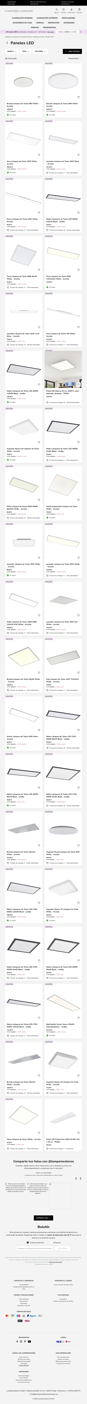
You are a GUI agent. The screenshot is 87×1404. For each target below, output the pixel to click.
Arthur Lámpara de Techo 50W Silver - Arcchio (23, 737)
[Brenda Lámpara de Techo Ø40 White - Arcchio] (63, 90)
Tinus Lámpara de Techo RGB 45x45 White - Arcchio (22, 277)
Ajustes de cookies (63, 1359)
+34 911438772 (23, 1284)
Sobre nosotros (23, 1357)
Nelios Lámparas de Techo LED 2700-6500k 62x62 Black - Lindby (61, 795)
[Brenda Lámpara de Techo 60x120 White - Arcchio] (23, 839)
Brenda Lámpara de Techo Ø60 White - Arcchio (23, 104)
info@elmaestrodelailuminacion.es (23, 1287)
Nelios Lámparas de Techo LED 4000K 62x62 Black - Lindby (62, 449)
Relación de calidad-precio (24, 1380)
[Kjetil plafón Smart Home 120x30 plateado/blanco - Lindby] (63, 1011)
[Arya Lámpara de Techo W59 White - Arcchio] (23, 148)
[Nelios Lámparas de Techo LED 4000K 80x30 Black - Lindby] (23, 781)
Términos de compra (24, 1359)
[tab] (12, 51)
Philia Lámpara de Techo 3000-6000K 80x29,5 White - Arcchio (22, 507)
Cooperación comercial (63, 1363)
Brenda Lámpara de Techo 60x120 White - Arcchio (21, 853)
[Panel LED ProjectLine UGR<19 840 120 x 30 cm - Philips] (63, 1125)
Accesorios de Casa (24, 1382)
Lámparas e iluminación (12, 37)
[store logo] (19, 10)
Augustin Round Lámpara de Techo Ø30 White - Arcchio (62, 853)
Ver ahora (50, 32)
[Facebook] (17, 1341)
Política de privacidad (55, 1262)
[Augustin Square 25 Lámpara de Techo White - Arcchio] (63, 1069)
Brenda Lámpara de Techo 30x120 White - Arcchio (21, 1083)
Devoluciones (24, 1301)
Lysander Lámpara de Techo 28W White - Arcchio (23, 565)
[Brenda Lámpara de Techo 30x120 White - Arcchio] (23, 1069)
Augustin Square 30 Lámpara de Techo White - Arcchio (62, 910)
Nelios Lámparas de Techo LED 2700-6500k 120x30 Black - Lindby (22, 1025)
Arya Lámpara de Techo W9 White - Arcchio (61, 334)
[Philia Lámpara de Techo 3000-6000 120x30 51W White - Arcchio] (23, 609)
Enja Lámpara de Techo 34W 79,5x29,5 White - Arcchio (62, 680)
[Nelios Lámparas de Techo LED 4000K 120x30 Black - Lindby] (63, 206)
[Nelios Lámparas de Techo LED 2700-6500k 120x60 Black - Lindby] (23, 896)
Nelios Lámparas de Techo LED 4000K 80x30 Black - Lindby (22, 795)
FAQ (23, 1289)
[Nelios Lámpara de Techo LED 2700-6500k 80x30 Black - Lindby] (63, 723)
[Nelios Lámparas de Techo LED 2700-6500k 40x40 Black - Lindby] (23, 954)
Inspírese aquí (42, 1218)
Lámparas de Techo (39, 37)
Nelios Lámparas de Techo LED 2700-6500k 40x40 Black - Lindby (22, 968)
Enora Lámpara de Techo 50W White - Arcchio (23, 220)
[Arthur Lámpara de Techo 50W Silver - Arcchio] (23, 723)
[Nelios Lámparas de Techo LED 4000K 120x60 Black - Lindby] (23, 378)
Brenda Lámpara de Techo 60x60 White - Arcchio (23, 680)
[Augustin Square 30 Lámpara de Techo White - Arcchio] (63, 896)
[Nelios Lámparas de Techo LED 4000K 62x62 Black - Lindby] (63, 436)
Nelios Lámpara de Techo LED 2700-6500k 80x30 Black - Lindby (61, 737)
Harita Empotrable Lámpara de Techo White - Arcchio (61, 507)
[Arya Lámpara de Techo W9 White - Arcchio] (63, 320)
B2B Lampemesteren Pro (63, 1361)
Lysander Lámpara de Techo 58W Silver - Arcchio (62, 162)
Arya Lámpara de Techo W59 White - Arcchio (22, 162)
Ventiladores (68, 18)
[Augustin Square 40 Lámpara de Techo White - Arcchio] (23, 436)
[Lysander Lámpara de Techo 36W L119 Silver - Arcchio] (23, 320)
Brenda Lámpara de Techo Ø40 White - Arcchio (62, 104)
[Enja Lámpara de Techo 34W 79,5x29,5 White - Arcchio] (63, 666)
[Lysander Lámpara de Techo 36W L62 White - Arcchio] (63, 609)
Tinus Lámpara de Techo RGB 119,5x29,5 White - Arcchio (58, 277)
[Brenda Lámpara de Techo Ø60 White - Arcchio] (23, 90)
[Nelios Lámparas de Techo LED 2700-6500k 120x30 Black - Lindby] (23, 1011)
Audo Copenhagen (23, 1375)
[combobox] (57, 10)
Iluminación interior (26, 37)
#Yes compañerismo (63, 1357)
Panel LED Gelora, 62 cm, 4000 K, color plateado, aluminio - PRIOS (62, 392)
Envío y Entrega (23, 1299)
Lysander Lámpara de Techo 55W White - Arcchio (63, 565)
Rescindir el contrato (24, 1305)
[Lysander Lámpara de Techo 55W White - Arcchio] (63, 551)
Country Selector (24, 1365)
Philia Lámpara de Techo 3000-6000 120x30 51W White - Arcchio (22, 623)
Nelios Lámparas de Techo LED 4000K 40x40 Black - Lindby (62, 968)
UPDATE (67, 32)
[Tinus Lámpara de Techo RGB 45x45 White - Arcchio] (23, 263)
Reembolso (23, 1303)
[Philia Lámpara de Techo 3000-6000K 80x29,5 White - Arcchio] (23, 493)
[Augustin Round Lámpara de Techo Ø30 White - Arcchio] (63, 839)
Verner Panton (23, 1378)
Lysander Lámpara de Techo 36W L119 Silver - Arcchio (23, 334)
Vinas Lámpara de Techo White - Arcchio (24, 1139)
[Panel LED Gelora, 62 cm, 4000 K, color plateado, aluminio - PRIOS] (63, 378)
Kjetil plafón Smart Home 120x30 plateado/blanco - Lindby (60, 1025)
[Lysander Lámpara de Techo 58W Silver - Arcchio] (63, 148)
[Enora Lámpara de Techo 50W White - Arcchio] (23, 206)
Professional (49, 27)
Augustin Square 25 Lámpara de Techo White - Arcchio (62, 1083)
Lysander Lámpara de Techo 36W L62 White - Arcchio (62, 623)
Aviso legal (23, 1363)
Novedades (69, 23)
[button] (39, 97)
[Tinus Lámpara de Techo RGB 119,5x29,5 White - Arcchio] (63, 263)
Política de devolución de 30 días (63, 1301)
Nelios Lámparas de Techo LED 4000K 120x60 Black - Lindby (22, 392)
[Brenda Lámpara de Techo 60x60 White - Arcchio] (23, 666)
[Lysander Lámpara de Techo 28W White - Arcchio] (23, 551)
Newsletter (63, 1299)
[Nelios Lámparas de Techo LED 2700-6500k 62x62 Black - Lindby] (63, 781)
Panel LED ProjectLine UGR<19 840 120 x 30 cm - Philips (62, 1140)
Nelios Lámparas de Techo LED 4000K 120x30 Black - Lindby (62, 220)
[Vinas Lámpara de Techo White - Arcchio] (23, 1125)
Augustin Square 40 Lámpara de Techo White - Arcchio (23, 449)
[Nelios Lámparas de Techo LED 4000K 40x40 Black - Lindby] (63, 954)
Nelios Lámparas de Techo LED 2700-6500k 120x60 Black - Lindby (22, 910)
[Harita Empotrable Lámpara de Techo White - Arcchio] (63, 493)
